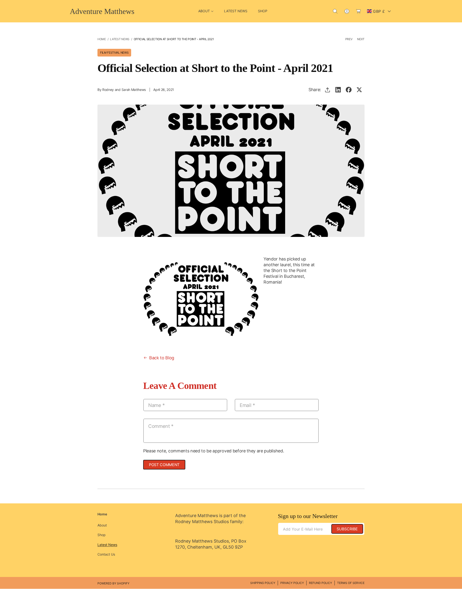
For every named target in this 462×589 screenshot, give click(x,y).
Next (361, 39)
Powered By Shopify (113, 583)
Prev (349, 39)
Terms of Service (351, 583)
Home (101, 39)
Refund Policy (320, 583)
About (102, 525)
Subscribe (347, 528)
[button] (206, 11)
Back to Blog (161, 357)
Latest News (119, 39)
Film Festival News (114, 52)
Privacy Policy (292, 583)
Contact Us (106, 554)
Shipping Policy (262, 583)
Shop (101, 535)
